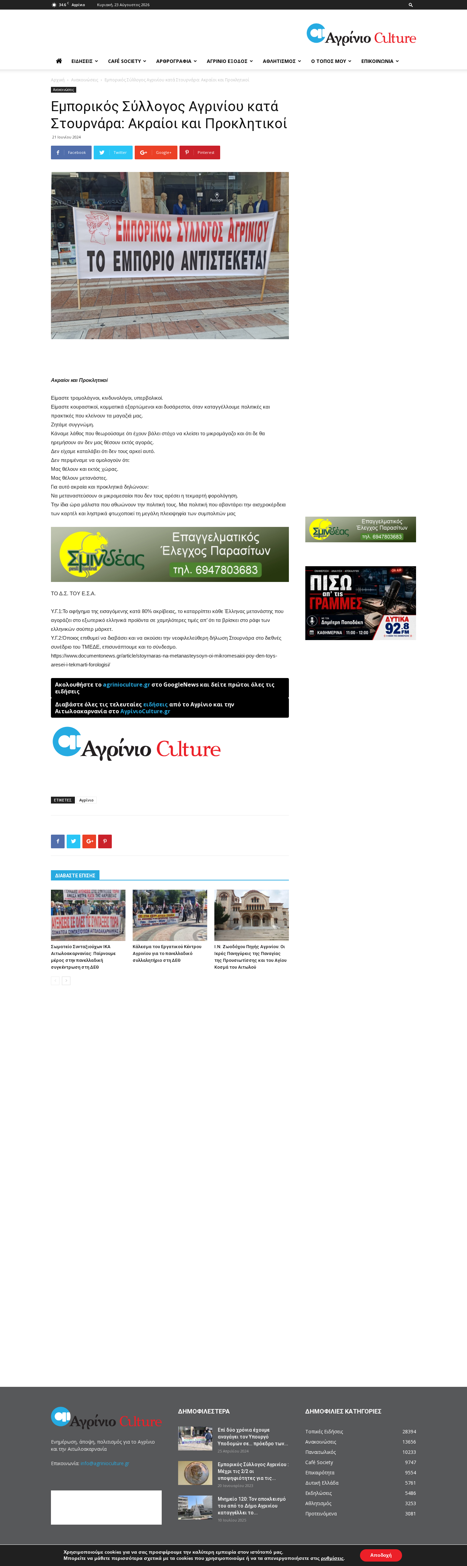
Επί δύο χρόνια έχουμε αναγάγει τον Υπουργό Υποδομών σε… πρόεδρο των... (253, 1436)
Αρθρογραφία (173, 61)
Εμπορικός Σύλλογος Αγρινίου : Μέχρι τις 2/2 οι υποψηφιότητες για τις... (253, 1471)
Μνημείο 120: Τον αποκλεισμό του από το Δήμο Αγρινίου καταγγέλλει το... (252, 1505)
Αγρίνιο (86, 799)
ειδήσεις (155, 704)
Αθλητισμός (279, 61)
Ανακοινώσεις (84, 80)
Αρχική (58, 80)
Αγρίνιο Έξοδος (227, 61)
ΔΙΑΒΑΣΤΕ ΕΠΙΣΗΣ (75, 875)
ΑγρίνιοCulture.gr (145, 711)
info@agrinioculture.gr (105, 1463)
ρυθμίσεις (332, 1558)
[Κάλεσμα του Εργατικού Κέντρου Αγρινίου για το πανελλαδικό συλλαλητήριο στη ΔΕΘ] (170, 915)
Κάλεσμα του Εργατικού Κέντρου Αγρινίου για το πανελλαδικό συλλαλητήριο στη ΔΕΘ (167, 953)
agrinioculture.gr (126, 684)
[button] (411, 4)
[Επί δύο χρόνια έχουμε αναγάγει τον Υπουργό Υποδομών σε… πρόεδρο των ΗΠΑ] (195, 1438)
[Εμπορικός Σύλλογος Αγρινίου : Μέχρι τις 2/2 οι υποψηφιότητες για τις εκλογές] (195, 1473)
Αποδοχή (381, 1555)
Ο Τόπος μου (328, 61)
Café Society (124, 61)
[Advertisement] (170, 358)
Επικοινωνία (377, 61)
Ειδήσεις (82, 61)
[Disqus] (170, 1094)
